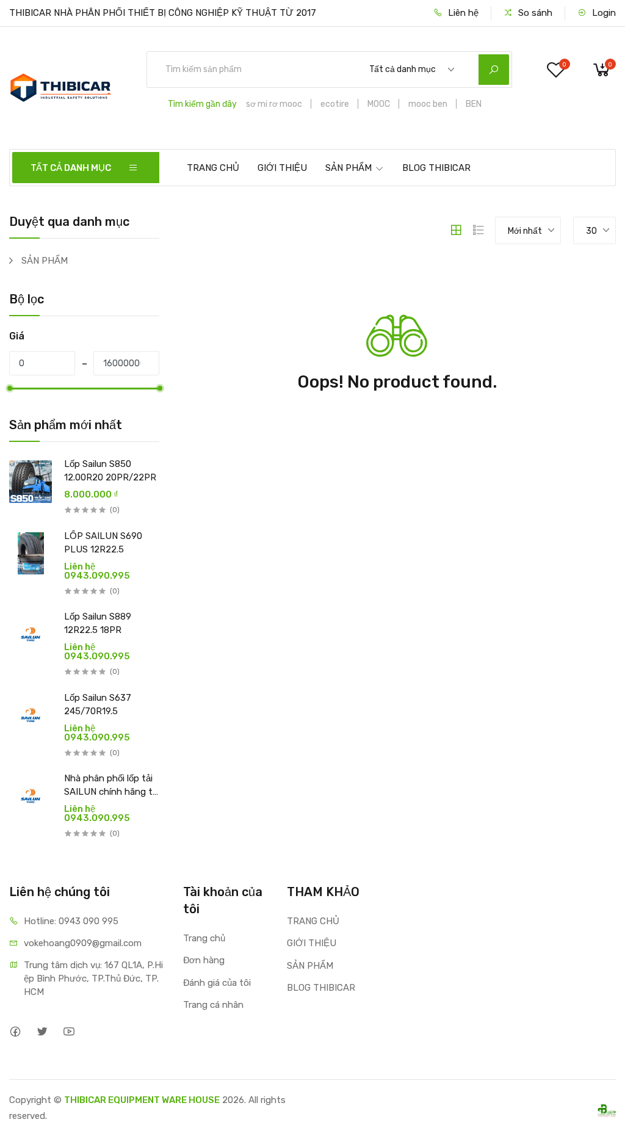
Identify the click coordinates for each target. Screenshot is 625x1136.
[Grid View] (456, 230)
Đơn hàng (204, 960)
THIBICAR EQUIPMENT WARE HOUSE (142, 1099)
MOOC (378, 104)
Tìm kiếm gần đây (202, 104)
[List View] (478, 230)
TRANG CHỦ (213, 167)
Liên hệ (462, 12)
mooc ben (427, 104)
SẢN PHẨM (348, 167)
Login (603, 12)
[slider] (9, 388)
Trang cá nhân (213, 1004)
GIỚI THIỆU (282, 167)
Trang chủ (204, 938)
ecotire (334, 104)
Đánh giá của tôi (217, 982)
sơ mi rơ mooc (274, 104)
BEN (474, 104)
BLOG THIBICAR (436, 167)
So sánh (534, 12)
